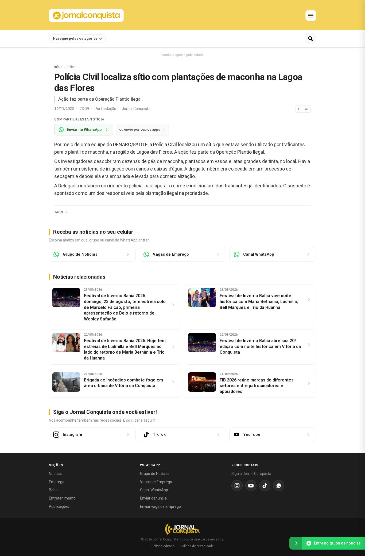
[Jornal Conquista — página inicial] (182, 529)
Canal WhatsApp (154, 490)
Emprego (56, 482)
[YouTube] (251, 485)
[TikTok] (264, 485)
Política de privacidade (197, 546)
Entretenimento (62, 498)
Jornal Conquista (136, 109)
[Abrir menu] (310, 15)
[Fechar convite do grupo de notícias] (295, 543)
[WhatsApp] (278, 485)
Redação (109, 109)
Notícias (55, 473)
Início (58, 67)
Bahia (54, 490)
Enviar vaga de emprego (160, 506)
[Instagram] (237, 485)
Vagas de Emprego (156, 482)
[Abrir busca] (310, 38)
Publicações (59, 506)
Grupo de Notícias (154, 473)
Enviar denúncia (153, 498)
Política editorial (163, 546)
